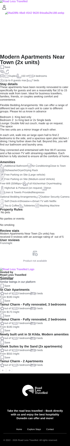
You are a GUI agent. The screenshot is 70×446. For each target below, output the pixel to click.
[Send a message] (2, 71)
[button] (5, 67)
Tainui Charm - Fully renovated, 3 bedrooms (33, 304)
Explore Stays (34, 429)
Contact (50, 429)
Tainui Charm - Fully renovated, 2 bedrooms (33, 319)
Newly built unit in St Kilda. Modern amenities (34, 334)
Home (19, 429)
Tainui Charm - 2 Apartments (21, 361)
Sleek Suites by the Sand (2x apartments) (31, 346)
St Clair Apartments (15, 289)
